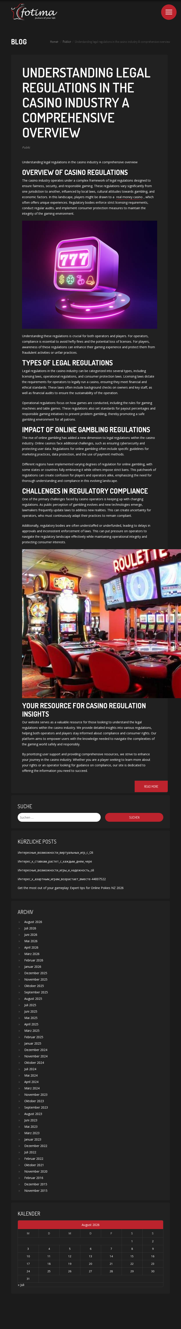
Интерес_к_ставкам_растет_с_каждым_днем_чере (55, 861)
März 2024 (32, 1088)
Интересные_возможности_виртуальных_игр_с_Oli (55, 852)
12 (69, 1256)
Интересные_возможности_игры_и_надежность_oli (56, 870)
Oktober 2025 (34, 986)
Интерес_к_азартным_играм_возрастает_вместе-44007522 (62, 879)
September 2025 (36, 992)
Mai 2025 (31, 1018)
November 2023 (35, 1094)
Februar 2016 (33, 1178)
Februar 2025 (33, 1037)
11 (49, 1256)
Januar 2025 (32, 1043)
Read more (151, 786)
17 (28, 1264)
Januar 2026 (32, 966)
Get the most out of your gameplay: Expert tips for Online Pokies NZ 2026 (71, 888)
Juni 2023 (30, 1120)
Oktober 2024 (34, 1062)
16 (152, 1256)
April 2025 (31, 1024)
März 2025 (32, 1030)
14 (111, 1256)
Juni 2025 (30, 1011)
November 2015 (35, 1190)
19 (69, 1264)
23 (152, 1264)
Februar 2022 (33, 1158)
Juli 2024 (30, 1069)
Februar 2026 (33, 960)
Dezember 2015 (35, 1184)
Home (53, 41)
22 (132, 1264)
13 (90, 1256)
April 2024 (31, 1082)
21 (111, 1264)
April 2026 (31, 947)
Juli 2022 (30, 1152)
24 (28, 1271)
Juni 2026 (30, 934)
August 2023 (33, 1114)
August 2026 (33, 922)
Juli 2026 (30, 928)
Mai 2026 (31, 941)
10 (28, 1256)
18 (49, 1264)
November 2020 (35, 1171)
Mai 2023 (31, 1126)
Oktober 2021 (34, 1165)
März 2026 (32, 954)
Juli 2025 (30, 1005)
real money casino (129, 197)
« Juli (21, 1285)
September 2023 (36, 1107)
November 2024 (35, 1056)
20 (90, 1264)
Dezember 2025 (35, 973)
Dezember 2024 (35, 1050)
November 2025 (35, 979)
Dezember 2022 (35, 1146)
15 (132, 1256)
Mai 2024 (31, 1075)
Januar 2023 (32, 1139)
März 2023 (32, 1133)
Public (66, 41)
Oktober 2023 (34, 1101)
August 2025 (33, 998)
